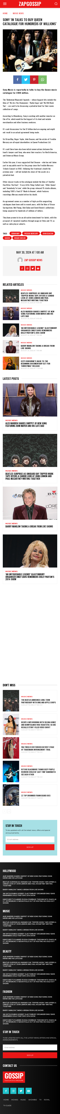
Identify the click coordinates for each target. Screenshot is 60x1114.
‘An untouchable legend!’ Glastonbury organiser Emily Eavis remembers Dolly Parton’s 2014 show (39, 330)
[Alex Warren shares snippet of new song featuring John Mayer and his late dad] (11, 313)
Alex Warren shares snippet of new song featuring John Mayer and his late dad (37, 314)
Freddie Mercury (31, 233)
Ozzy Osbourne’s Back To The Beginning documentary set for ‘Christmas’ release (35, 363)
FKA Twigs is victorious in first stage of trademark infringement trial (37, 748)
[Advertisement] (30, 633)
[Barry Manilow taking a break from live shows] (11, 346)
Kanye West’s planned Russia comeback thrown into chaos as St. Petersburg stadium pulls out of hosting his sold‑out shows (29, 901)
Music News (18, 13)
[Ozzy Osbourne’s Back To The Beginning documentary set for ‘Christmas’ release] (11, 363)
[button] (56, 4)
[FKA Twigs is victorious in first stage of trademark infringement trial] (11, 748)
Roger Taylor (19, 237)
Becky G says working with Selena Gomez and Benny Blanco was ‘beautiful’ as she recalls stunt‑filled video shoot (38, 725)
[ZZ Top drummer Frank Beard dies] (11, 795)
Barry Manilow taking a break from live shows (38, 347)
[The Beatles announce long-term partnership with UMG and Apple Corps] (11, 700)
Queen (7, 237)
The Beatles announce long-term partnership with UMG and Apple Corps (38, 701)
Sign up (30, 847)
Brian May (15, 233)
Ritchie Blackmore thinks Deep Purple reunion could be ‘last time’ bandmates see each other (38, 772)
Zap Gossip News (33, 260)
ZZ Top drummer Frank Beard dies (35, 795)
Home (5, 13)
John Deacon (48, 233)
